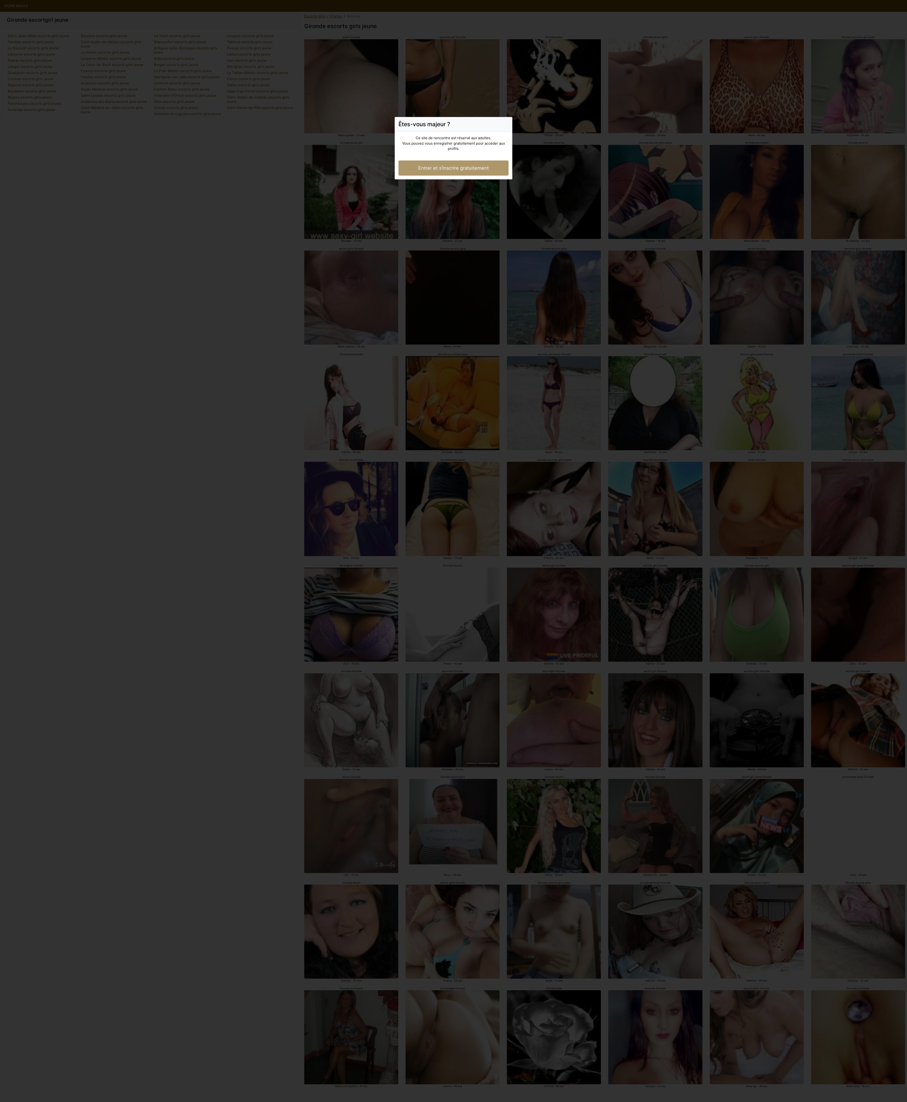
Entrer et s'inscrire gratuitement (453, 168)
